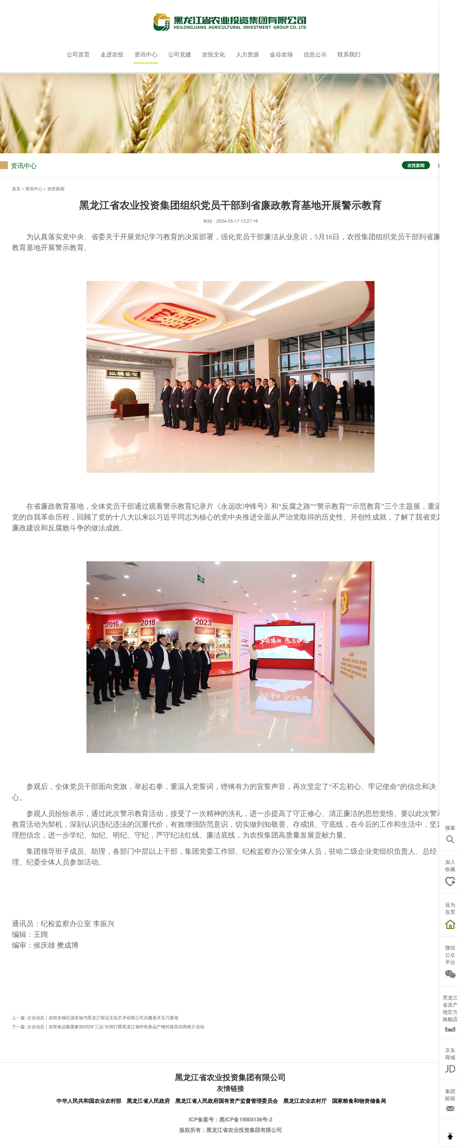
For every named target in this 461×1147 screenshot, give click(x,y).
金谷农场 (281, 54)
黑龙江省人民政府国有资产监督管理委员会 (226, 1101)
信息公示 (315, 54)
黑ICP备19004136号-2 (245, 1119)
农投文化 (213, 54)
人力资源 (247, 54)
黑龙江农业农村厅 (305, 1101)
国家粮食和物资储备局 (359, 1101)
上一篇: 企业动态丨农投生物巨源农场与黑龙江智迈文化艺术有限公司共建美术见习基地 (95, 1017)
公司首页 (78, 54)
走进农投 (112, 54)
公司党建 (179, 54)
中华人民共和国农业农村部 (89, 1101)
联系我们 (349, 54)
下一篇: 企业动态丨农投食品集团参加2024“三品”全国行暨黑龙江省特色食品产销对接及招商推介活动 (108, 1026)
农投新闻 (416, 165)
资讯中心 (145, 54)
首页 (16, 188)
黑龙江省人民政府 (148, 1101)
